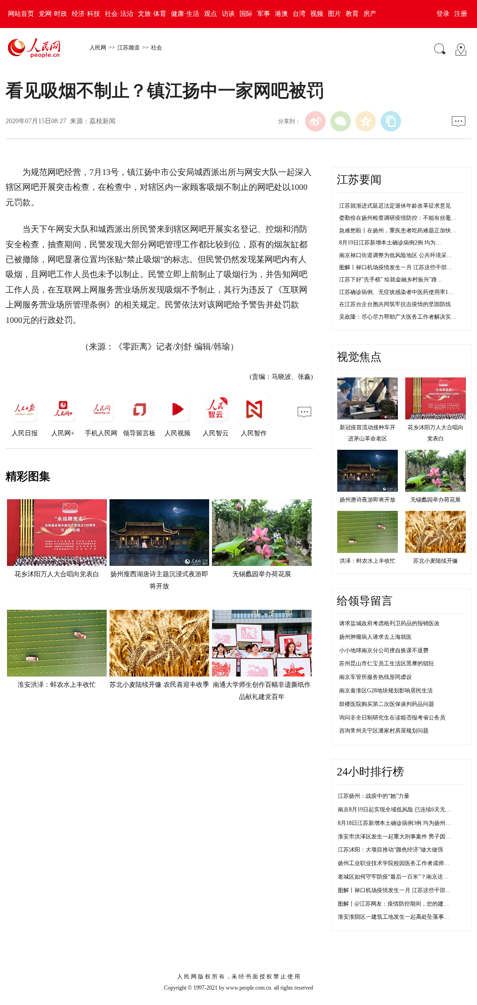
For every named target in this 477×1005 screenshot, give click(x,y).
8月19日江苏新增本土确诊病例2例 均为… (390, 242)
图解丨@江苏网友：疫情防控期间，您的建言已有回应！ (407, 903)
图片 (334, 13)
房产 (369, 13)
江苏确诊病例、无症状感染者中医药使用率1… (396, 292)
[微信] (340, 121)
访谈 (228, 13)
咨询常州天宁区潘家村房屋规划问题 (384, 730)
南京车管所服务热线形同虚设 (375, 677)
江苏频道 (128, 47)
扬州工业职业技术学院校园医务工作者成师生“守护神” (404, 863)
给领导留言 (365, 601)
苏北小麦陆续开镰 (435, 561)
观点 (210, 13)
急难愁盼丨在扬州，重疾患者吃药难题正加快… (398, 230)
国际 (245, 13)
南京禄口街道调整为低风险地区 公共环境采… (395, 255)
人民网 (97, 47)
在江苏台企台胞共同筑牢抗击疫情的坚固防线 (395, 304)
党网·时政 (53, 13)
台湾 (299, 13)
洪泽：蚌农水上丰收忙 (367, 561)
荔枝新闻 (102, 121)
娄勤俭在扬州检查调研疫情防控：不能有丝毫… (398, 218)
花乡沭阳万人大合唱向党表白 (56, 574)
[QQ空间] (365, 121)
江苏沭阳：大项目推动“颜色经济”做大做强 (390, 849)
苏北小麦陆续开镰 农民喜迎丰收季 (159, 684)
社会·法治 (119, 13)
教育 (352, 13)
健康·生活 (185, 13)
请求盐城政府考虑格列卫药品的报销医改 (389, 623)
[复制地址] (391, 121)
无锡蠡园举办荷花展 (261, 574)
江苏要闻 (359, 180)
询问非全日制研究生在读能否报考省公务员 (392, 717)
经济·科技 (86, 13)
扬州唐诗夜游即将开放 (367, 499)
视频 (316, 13)
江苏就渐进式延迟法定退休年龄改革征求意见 (395, 205)
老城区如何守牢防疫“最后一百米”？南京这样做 (396, 876)
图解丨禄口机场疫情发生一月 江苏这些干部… (395, 267)
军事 (263, 13)
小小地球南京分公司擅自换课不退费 (384, 650)
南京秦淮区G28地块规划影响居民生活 (386, 690)
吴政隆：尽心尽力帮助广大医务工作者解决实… (398, 317)
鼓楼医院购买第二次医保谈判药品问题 (386, 704)
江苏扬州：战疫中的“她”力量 (373, 796)
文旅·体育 (152, 13)
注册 (460, 13)
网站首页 (21, 13)
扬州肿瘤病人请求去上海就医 (375, 637)
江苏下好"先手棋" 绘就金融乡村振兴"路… (391, 279)
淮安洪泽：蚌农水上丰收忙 (57, 684)
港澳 (281, 13)
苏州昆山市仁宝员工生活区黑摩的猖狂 (386, 663)
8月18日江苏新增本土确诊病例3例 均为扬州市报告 (400, 823)
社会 (156, 47)
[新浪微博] (315, 121)
